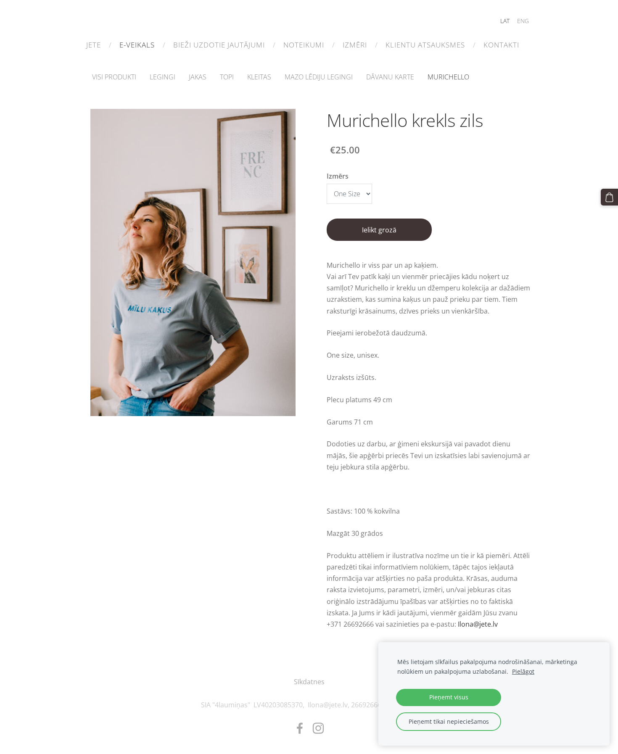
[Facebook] (299, 728)
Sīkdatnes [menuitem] (309, 681)
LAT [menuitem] (505, 21)
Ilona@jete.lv (478, 624)
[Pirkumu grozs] (609, 197)
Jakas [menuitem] (197, 77)
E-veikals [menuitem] (137, 45)
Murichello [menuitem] (448, 77)
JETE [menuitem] (93, 45)
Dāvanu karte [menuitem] (390, 77)
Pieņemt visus (448, 697)
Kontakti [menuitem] (501, 45)
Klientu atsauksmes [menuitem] (425, 45)
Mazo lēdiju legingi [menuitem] (319, 77)
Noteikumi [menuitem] (303, 45)
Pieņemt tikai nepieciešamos (449, 721)
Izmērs (338, 176)
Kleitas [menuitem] (259, 77)
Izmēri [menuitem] (355, 45)
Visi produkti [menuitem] (114, 77)
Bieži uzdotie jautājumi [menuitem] (219, 45)
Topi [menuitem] (227, 77)
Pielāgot (523, 671)
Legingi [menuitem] (162, 77)
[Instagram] (318, 728)
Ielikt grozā (379, 230)
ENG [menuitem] (523, 21)
